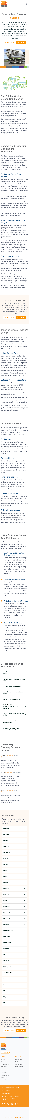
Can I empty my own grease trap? (13, 686)
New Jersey (6, 936)
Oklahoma (6, 961)
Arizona (5, 840)
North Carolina (7, 918)
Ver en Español (5, 1052)
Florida (5, 858)
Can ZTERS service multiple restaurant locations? (11, 729)
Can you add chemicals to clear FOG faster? (13, 714)
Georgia (5, 864)
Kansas (5, 882)
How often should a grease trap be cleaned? (13, 672)
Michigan (6, 900)
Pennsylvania (7, 967)
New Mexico (7, 942)
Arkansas (6, 834)
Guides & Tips (18, 1059)
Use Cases (17, 1061)
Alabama (6, 828)
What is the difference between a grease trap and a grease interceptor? (12, 706)
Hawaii (5, 870)
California (6, 846)
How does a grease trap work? (12, 699)
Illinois (5, 876)
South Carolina (7, 973)
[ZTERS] (4, 4)
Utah (4, 991)
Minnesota (6, 906)
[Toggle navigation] (27, 4)
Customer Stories (5, 1061)
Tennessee (6, 979)
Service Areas (18, 1064)
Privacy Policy (4, 1077)
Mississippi (6, 912)
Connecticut (7, 852)
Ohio (4, 955)
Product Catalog (19, 1066)
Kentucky (6, 888)
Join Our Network (5, 1064)
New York (6, 948)
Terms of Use (4, 1072)
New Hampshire (8, 930)
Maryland (6, 894)
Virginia (5, 997)
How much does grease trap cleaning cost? (14, 680)
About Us (3, 1059)
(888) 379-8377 (6, 1090)
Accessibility (4, 1080)
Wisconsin (6, 1003)
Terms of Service (5, 1075)
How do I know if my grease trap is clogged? (13, 692)
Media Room (4, 1066)
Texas (5, 985)
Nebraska (6, 924)
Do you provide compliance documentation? (11, 721)
